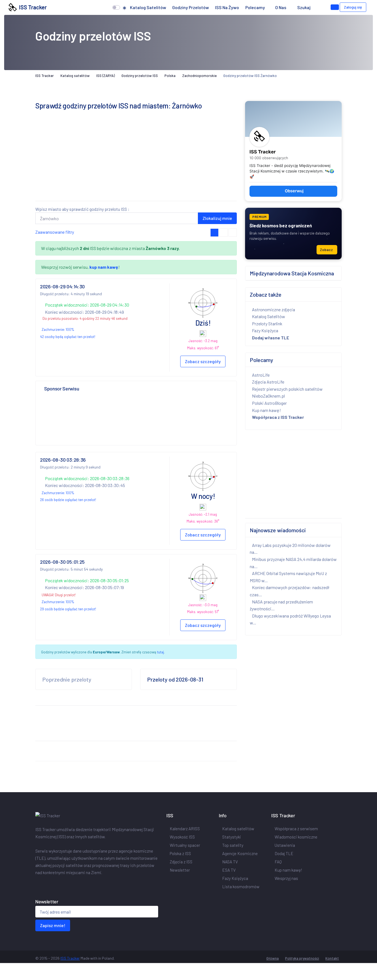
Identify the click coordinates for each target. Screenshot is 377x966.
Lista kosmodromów (240, 886)
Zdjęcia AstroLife (268, 381)
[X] (39, 884)
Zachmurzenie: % (58, 329)
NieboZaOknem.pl (268, 395)
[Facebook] (36, 884)
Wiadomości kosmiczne (296, 836)
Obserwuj (294, 190)
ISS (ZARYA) (105, 75)
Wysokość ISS (182, 836)
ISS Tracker (32, 7)
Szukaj (303, 7)
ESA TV (229, 869)
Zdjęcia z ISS (181, 861)
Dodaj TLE (284, 853)
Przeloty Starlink (267, 323)
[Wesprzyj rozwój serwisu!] (335, 7)
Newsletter (180, 869)
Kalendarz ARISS (185, 828)
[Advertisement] (136, 157)
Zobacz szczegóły (203, 361)
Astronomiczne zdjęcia (273, 309)
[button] (319, 7)
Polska (170, 75)
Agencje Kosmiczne (240, 853)
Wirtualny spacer (185, 845)
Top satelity (232, 845)
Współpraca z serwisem (296, 828)
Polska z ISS (180, 853)
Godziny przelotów (190, 7)
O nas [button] (281, 7)
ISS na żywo (227, 7)
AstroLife (261, 374)
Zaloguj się (353, 7)
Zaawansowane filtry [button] (54, 232)
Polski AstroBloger (269, 403)
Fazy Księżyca (265, 330)
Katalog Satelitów (268, 316)
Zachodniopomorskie (199, 75)
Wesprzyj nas (286, 878)
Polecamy (255, 7)
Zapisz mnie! (52, 925)
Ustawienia (285, 845)
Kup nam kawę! (266, 410)
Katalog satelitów (148, 7)
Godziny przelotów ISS (139, 75)
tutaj (160, 652)
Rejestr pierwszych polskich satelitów (287, 389)
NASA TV (230, 861)
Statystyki (231, 836)
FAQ (278, 861)
